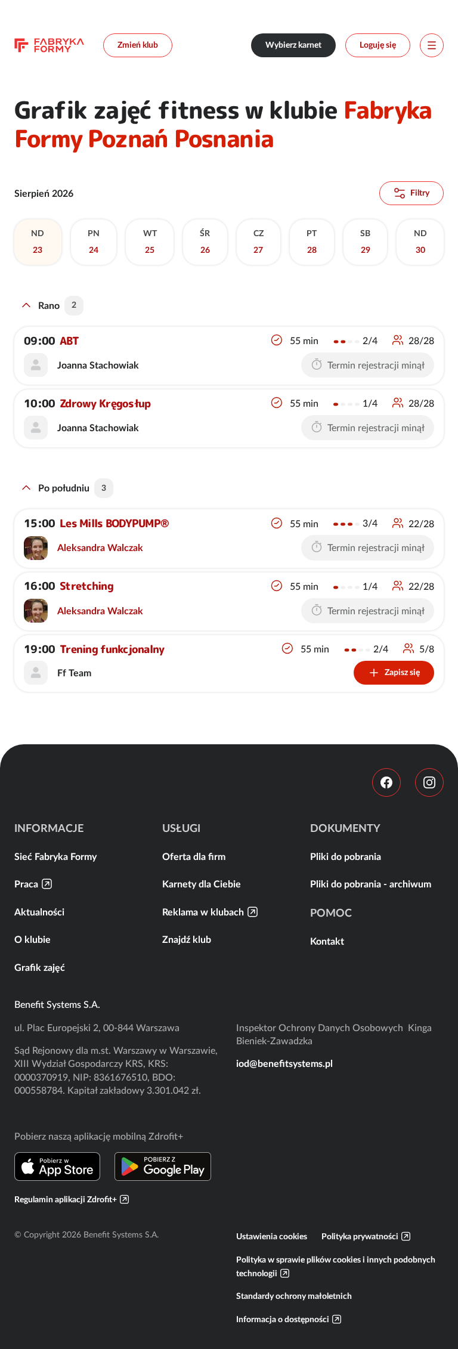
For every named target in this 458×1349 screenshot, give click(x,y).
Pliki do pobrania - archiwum (370, 883)
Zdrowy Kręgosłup (105, 403)
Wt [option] (150, 241)
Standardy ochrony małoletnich (294, 1296)
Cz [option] (258, 241)
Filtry (419, 192)
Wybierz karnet (293, 44)
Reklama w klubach (203, 911)
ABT (69, 341)
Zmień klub (137, 44)
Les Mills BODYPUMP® (114, 523)
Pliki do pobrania (345, 856)
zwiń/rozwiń (26, 305)
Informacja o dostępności (282, 1319)
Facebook (386, 782)
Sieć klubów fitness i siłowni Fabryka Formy (49, 45)
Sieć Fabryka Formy (55, 856)
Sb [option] (365, 241)
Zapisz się (402, 672)
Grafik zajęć (39, 967)
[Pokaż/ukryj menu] (432, 45)
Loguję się (378, 44)
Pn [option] (94, 241)
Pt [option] (312, 241)
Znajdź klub (186, 939)
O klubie (32, 939)
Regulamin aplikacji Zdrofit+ (65, 1199)
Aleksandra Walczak (100, 547)
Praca (26, 883)
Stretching (86, 586)
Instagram (429, 782)
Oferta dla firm (193, 856)
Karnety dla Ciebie (201, 883)
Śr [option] (205, 241)
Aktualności (39, 911)
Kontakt (327, 941)
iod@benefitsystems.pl (284, 1063)
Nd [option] (37, 241)
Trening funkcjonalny (112, 649)
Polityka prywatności (359, 1236)
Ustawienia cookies (271, 1236)
